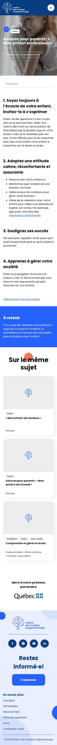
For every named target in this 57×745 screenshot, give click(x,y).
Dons (6, 723)
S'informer (12, 83)
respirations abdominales (25, 215)
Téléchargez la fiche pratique (21, 299)
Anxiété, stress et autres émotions (23, 54)
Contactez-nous (13, 729)
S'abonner (28, 680)
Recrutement (11, 712)
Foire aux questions (15, 717)
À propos (9, 700)
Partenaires (10, 706)
